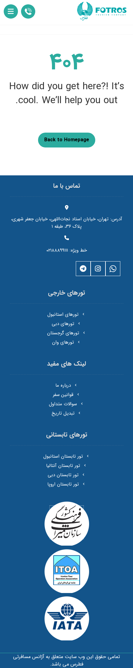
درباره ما (63, 385)
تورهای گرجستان (63, 333)
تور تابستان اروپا (63, 484)
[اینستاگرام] (98, 268)
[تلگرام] (83, 268)
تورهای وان (63, 342)
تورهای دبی (63, 323)
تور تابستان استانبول (63, 456)
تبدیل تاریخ (63, 413)
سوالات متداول (63, 404)
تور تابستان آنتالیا (63, 465)
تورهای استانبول (63, 314)
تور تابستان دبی (63, 475)
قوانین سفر (63, 394)
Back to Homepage (66, 140)
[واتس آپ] (112, 268)
